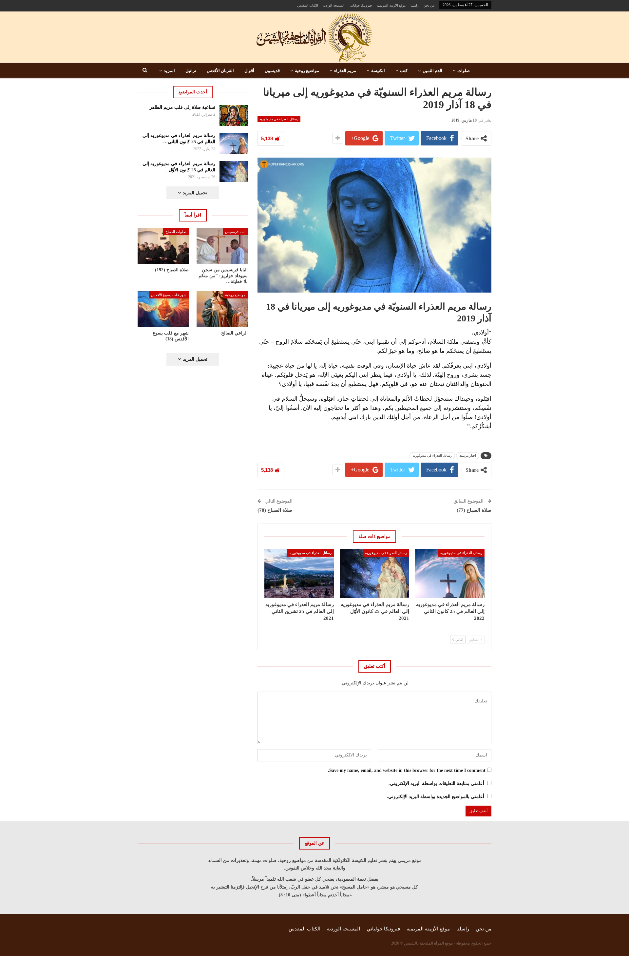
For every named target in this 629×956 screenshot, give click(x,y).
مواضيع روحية (307, 70)
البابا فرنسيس (235, 232)
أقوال (249, 70)
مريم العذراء (345, 70)
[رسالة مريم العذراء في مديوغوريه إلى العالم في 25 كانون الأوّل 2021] (374, 573)
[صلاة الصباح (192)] (163, 246)
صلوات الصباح (175, 232)
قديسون (272, 70)
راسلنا (414, 5)
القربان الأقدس (220, 70)
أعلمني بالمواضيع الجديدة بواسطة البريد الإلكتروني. (435, 796)
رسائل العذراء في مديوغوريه (278, 119)
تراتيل (190, 70)
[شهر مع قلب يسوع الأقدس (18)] (163, 309)
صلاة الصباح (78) (274, 510)
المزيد (169, 70)
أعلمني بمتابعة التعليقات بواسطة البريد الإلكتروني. (436, 783)
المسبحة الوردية (334, 5)
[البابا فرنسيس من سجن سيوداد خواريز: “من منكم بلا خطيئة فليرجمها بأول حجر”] (222, 246)
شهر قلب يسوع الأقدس (168, 295)
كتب (404, 70)
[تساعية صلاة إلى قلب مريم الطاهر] (233, 115)
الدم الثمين (432, 70)
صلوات (463, 70)
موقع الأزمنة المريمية (391, 5)
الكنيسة (378, 70)
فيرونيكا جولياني (361, 5)
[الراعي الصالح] (222, 309)
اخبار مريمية (467, 455)
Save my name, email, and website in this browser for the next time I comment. (407, 770)
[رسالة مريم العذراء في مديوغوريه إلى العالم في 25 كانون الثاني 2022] (450, 573)
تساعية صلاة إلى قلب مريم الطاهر (182, 107)
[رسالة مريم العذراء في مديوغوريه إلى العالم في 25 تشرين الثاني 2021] (299, 573)
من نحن (429, 5)
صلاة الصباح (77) (474, 510)
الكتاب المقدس (307, 5)
